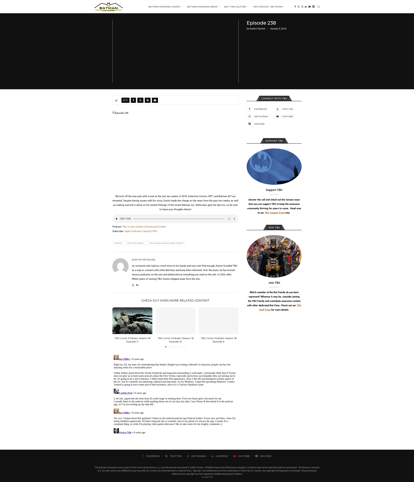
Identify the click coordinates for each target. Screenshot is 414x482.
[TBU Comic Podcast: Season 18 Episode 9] (219, 320)
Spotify (147, 231)
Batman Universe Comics (164, 6)
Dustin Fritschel (257, 28)
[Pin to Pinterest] (148, 100)
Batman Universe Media (202, 6)
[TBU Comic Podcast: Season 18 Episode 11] (132, 320)
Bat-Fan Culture (235, 6)
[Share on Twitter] (140, 100)
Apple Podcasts (132, 231)
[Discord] (313, 6)
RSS (155, 231)
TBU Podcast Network (268, 6)
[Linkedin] (306, 6)
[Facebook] (295, 6)
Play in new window (133, 226)
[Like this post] (126, 100)
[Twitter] (298, 6)
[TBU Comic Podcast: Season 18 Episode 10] (176, 320)
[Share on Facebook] (133, 100)
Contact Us (207, 477)
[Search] (318, 6)
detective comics (135, 243)
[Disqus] (175, 393)
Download (151, 226)
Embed (162, 226)
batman (118, 243)
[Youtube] (309, 6)
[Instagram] (302, 6)
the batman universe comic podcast (166, 243)
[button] (117, 327)
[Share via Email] (155, 100)
